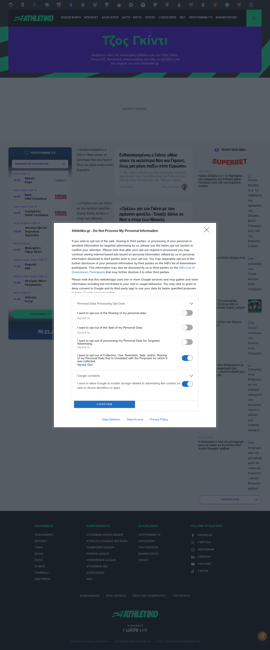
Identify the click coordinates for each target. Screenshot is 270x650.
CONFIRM (104, 404)
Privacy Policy (159, 419)
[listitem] (135, 303)
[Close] (208, 231)
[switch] (187, 313)
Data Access (135, 419)
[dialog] (135, 325)
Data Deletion (111, 419)
